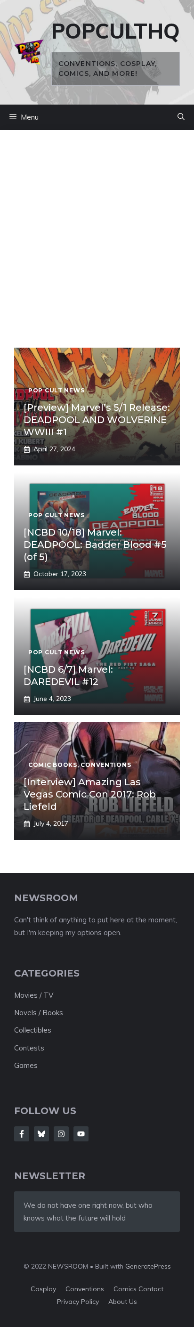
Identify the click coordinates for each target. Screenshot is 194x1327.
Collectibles (32, 1030)
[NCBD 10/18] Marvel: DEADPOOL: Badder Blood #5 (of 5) (95, 544)
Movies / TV (33, 995)
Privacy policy (78, 1301)
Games (26, 1065)
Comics (125, 1289)
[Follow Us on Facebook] (21, 1133)
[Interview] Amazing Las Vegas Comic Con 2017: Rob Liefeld (90, 794)
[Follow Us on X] (41, 1133)
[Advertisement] (97, 246)
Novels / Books (38, 1012)
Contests (29, 1047)
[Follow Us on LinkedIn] (81, 1133)
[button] (181, 117)
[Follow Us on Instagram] (61, 1133)
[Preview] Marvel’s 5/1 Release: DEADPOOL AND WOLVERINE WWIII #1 (97, 420)
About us (122, 1301)
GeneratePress (148, 1266)
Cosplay (43, 1289)
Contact (150, 1289)
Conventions (84, 1289)
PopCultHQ (115, 31)
